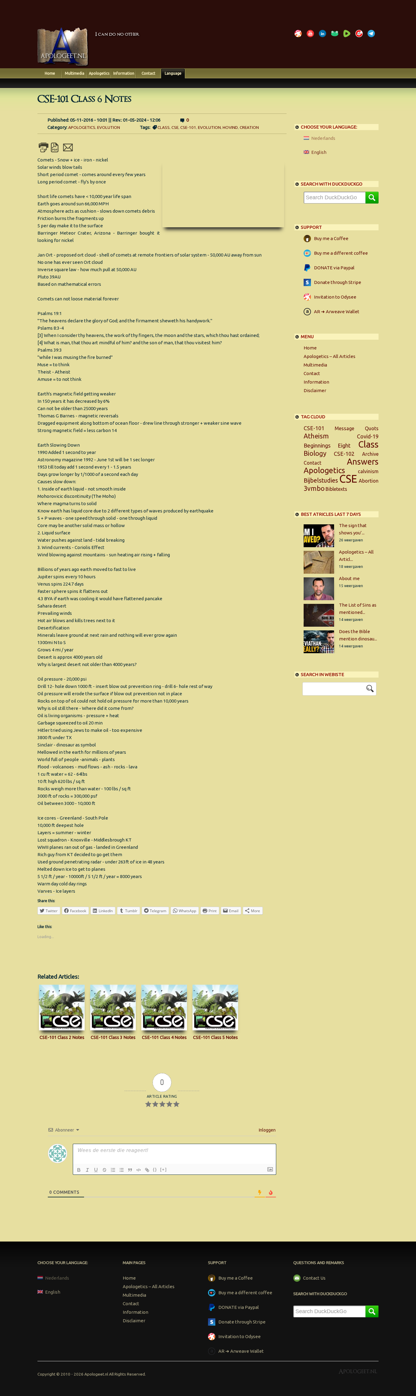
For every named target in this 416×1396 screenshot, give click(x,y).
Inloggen (267, 1130)
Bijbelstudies (321, 480)
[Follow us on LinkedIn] (324, 37)
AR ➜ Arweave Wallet (336, 311)
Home (50, 73)
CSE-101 (188, 127)
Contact (148, 73)
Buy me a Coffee (331, 238)
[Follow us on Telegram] (372, 37)
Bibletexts (336, 489)
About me (349, 578)
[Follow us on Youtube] (311, 37)
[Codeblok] (138, 1170)
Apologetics (99, 73)
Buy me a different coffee (341, 253)
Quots (372, 428)
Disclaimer (315, 390)
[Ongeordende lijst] (121, 1170)
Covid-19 (368, 436)
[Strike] (104, 1170)
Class (163, 127)
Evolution (108, 127)
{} (155, 1169)
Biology (315, 453)
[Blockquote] (130, 1170)
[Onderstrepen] (96, 1170)
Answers (363, 461)
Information (123, 73)
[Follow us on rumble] (348, 37)
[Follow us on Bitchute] (360, 37)
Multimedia (74, 73)
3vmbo (314, 488)
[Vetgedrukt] (79, 1170)
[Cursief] (87, 1170)
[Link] (147, 1170)
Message (344, 428)
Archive (370, 454)
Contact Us (314, 1278)
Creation (249, 127)
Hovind (230, 127)
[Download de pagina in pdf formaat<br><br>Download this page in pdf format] (56, 150)
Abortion (369, 481)
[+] (163, 1169)
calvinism (368, 471)
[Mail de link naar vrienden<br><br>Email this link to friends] (68, 150)
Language (173, 73)
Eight (344, 445)
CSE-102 (344, 454)
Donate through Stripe (337, 282)
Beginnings (317, 445)
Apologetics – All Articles (329, 356)
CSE (174, 127)
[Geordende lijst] (113, 1170)
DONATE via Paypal (334, 267)
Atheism (316, 436)
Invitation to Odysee (335, 296)
